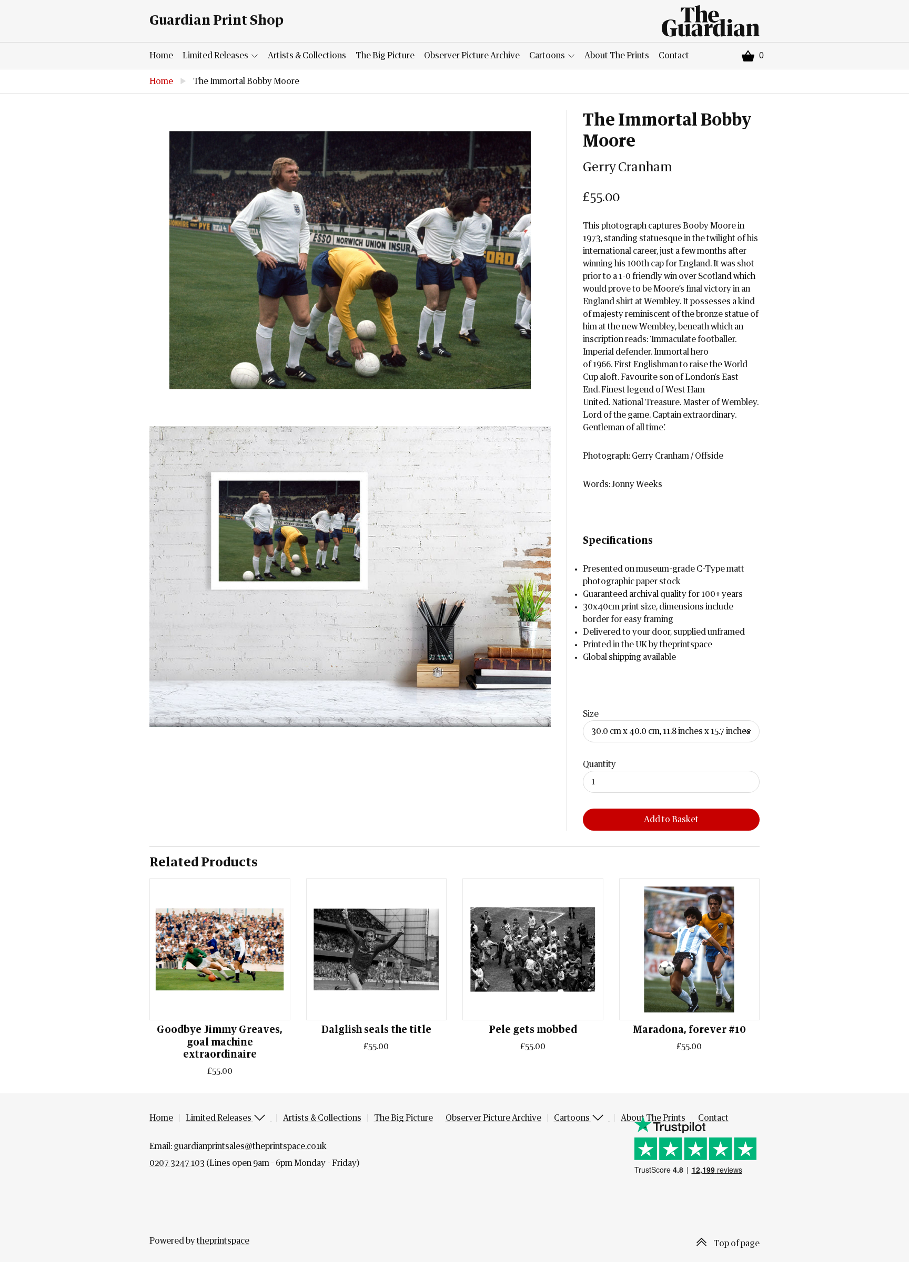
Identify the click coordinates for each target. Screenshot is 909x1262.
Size (591, 714)
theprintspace (223, 1241)
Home (161, 55)
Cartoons (548, 55)
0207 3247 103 (177, 1163)
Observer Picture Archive (472, 55)
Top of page (736, 1243)
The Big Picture (385, 55)
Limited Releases (216, 55)
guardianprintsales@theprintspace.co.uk (250, 1146)
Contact (674, 55)
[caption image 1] (350, 260)
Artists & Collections (307, 55)
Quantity (599, 764)
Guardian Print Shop (216, 20)
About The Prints (616, 55)
